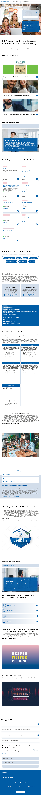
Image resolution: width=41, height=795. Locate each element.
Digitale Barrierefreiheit (32, 786)
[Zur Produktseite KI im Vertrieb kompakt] (18, 179)
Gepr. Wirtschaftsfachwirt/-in (8, 126)
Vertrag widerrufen (20, 791)
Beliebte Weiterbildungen (5, 36)
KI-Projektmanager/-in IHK (27, 202)
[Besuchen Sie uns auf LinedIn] (15, 782)
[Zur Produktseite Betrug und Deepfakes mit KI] (37, 224)
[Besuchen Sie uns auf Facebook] (20, 782)
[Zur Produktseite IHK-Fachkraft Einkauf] (37, 196)
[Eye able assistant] (33, 3)
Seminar (5, 166)
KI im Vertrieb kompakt (8, 168)
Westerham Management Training (8, 228)
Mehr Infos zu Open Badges (8, 552)
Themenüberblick (26, 36)
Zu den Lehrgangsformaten (8, 460)
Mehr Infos (5, 175)
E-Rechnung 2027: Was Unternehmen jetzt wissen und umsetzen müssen (11, 186)
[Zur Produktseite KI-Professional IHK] (18, 224)
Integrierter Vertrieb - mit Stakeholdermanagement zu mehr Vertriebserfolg (29, 170)
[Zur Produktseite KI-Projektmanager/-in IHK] (37, 211)
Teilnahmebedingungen (23, 786)
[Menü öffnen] (38, 3)
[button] (40, 36)
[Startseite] (5, 2)
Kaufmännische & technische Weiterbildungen (36, 37)
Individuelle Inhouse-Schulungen (8, 565)
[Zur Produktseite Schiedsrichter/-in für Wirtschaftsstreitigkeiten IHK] (18, 241)
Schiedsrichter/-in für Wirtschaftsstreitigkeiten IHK (9, 231)
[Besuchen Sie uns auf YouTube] (23, 782)
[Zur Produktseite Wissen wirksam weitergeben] (18, 211)
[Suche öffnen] (30, 3)
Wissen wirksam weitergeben (9, 202)
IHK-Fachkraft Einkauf (26, 185)
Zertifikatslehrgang (25, 183)
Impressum (16, 786)
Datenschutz (7, 786)
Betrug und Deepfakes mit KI (28, 217)
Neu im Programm (15, 36)
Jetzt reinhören (6, 672)
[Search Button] (37, 17)
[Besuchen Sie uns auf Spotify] (25, 782)
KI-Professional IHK (7, 217)
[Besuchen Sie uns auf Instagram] (18, 782)
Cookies (11, 786)
